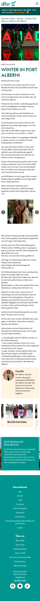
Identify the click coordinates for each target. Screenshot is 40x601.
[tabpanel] (20, 212)
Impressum (20, 512)
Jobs (20, 491)
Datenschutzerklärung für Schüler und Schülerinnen (20, 522)
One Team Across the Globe (20, 557)
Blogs (13, 18)
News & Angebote (20, 508)
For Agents (20, 504)
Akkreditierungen (20, 565)
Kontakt (20, 495)
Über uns (20, 535)
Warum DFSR (20, 553)
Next (39, 418)
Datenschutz (20, 516)
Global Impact (20, 561)
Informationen (20, 487)
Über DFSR (20, 540)
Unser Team (20, 544)
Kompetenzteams (20, 549)
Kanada (20, 18)
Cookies (20, 527)
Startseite (5, 18)
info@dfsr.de (20, 577)
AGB (20, 500)
